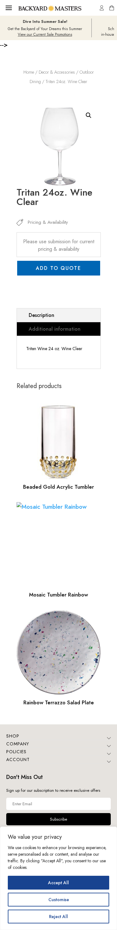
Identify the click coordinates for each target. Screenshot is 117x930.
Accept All (58, 883)
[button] (88, 115)
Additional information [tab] (54, 329)
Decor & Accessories (57, 72)
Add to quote (58, 268)
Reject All (58, 916)
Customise (58, 899)
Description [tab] (41, 315)
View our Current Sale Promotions (45, 34)
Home (28, 72)
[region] (58, 878)
